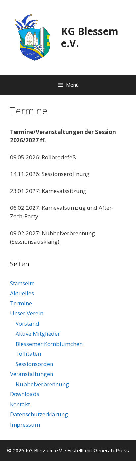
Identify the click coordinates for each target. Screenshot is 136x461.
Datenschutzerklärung (39, 414)
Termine (21, 303)
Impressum (25, 424)
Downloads (24, 394)
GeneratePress (111, 450)
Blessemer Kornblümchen (49, 343)
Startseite (22, 283)
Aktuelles (22, 293)
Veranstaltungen (31, 374)
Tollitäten (28, 353)
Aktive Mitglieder (38, 333)
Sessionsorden (34, 364)
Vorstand (27, 323)
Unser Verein (26, 313)
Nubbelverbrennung (42, 384)
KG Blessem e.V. (89, 37)
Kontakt (20, 404)
